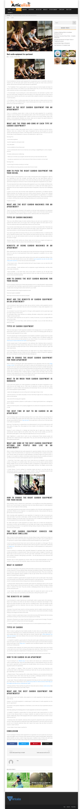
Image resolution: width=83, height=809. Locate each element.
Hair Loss (68, 9)
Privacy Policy (73, 806)
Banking (24, 9)
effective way (22, 660)
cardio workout (46, 686)
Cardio (19, 9)
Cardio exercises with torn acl (43, 752)
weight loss (11, 546)
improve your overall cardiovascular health (16, 340)
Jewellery (61, 9)
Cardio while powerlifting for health (17, 752)
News (13, 9)
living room (22, 643)
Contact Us (68, 806)
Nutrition (39, 9)
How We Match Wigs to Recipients (19, 15)
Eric (8, 56)
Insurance (31, 9)
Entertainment (53, 9)
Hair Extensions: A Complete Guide (62, 45)
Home (9, 9)
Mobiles (45, 9)
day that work (25, 420)
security (10, 12)
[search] (74, 23)
